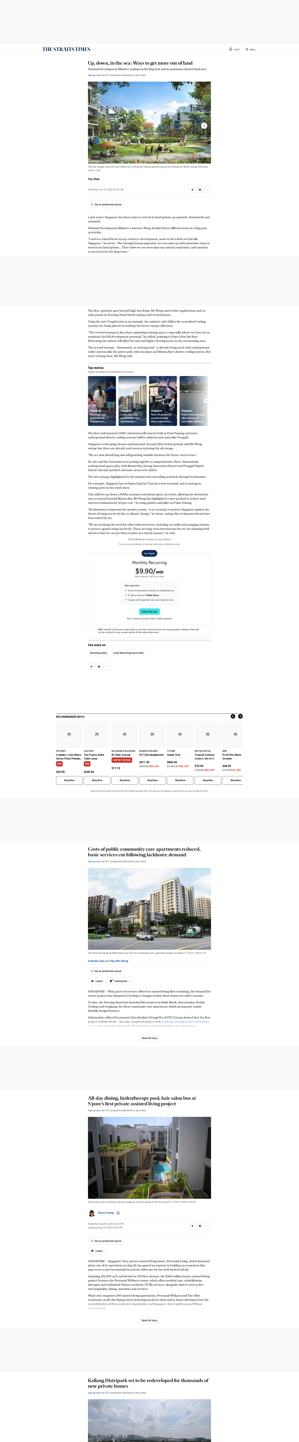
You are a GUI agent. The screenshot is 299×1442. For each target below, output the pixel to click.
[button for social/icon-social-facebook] (200, 190)
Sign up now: (94, 75)
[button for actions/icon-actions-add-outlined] (118, 1213)
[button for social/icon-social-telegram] (192, 190)
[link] (66, 49)
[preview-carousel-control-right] (206, 400)
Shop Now (69, 780)
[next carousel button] (204, 126)
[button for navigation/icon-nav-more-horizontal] (207, 190)
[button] (234, 49)
